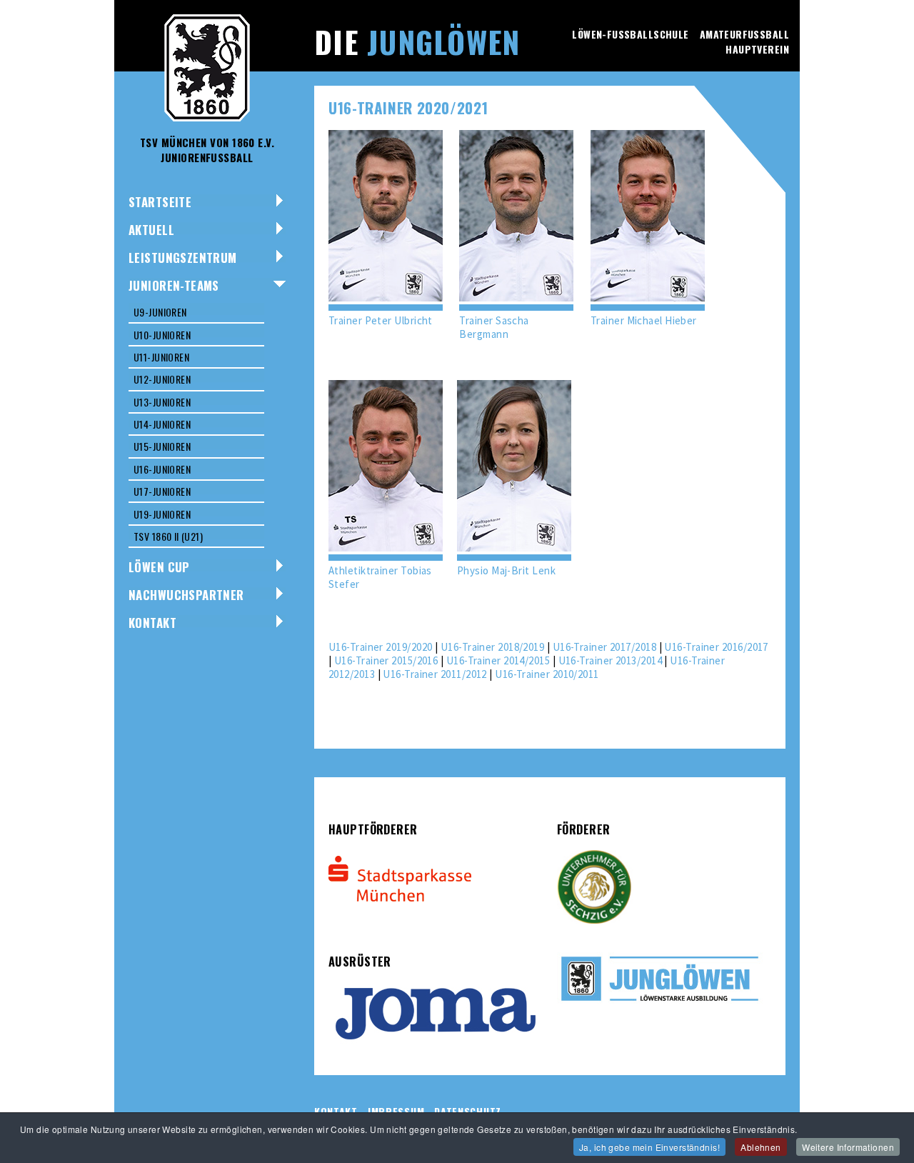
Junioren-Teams (174, 285)
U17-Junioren (162, 491)
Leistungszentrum (183, 257)
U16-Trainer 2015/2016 (386, 660)
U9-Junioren (160, 311)
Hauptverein (757, 48)
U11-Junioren (161, 356)
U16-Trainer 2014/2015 (498, 660)
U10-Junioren (162, 334)
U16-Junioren (162, 468)
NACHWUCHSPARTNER (186, 595)
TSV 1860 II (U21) (168, 536)
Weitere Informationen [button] (848, 1147)
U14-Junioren (162, 423)
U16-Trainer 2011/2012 (434, 674)
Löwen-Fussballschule (630, 33)
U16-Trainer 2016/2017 (716, 647)
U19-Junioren (162, 513)
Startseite (160, 202)
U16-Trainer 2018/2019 (492, 647)
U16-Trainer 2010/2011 (546, 674)
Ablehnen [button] (760, 1147)
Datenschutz (467, 1111)
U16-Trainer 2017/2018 (604, 647)
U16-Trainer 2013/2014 (610, 660)
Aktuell (151, 230)
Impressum (396, 1111)
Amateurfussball (744, 33)
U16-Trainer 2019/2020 (380, 647)
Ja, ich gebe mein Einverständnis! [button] (649, 1147)
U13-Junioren (162, 401)
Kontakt (152, 623)
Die (417, 41)
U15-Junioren (162, 446)
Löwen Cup (159, 567)
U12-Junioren (162, 378)
